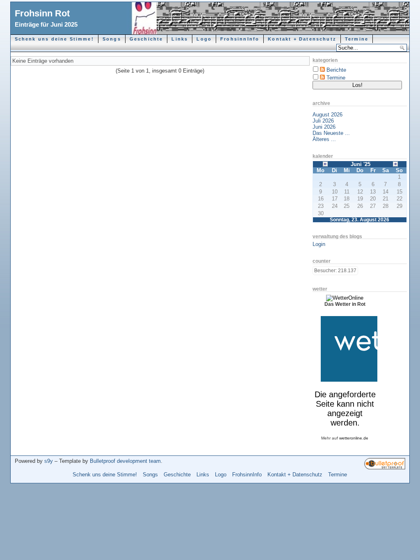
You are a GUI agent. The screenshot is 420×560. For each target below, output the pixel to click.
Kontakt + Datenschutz (302, 38)
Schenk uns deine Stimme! (54, 38)
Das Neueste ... (331, 133)
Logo (204, 38)
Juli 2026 (323, 121)
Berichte (336, 70)
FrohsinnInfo (239, 38)
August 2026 (327, 115)
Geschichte (146, 38)
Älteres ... (324, 139)
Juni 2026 (324, 127)
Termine (356, 38)
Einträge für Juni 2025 (46, 24)
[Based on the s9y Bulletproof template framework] (384, 467)
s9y (48, 461)
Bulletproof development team (125, 461)
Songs (112, 38)
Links (179, 38)
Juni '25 (360, 164)
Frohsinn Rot (42, 13)
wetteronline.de (353, 438)
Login (319, 244)
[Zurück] (325, 163)
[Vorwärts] (395, 163)
